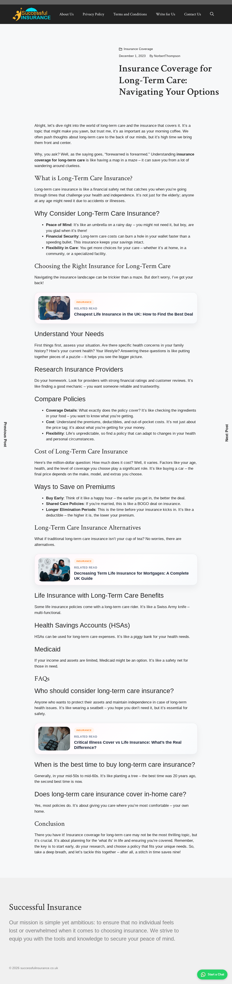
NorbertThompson (167, 56)
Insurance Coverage (138, 49)
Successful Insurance (45, 907)
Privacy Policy (93, 14)
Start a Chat (216, 974)
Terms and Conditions (130, 14)
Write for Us (165, 14)
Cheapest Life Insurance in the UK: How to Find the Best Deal (133, 314)
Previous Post (5, 434)
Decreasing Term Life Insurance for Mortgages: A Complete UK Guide (131, 576)
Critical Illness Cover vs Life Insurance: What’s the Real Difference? (127, 745)
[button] (211, 14)
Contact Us (192, 14)
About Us (66, 14)
